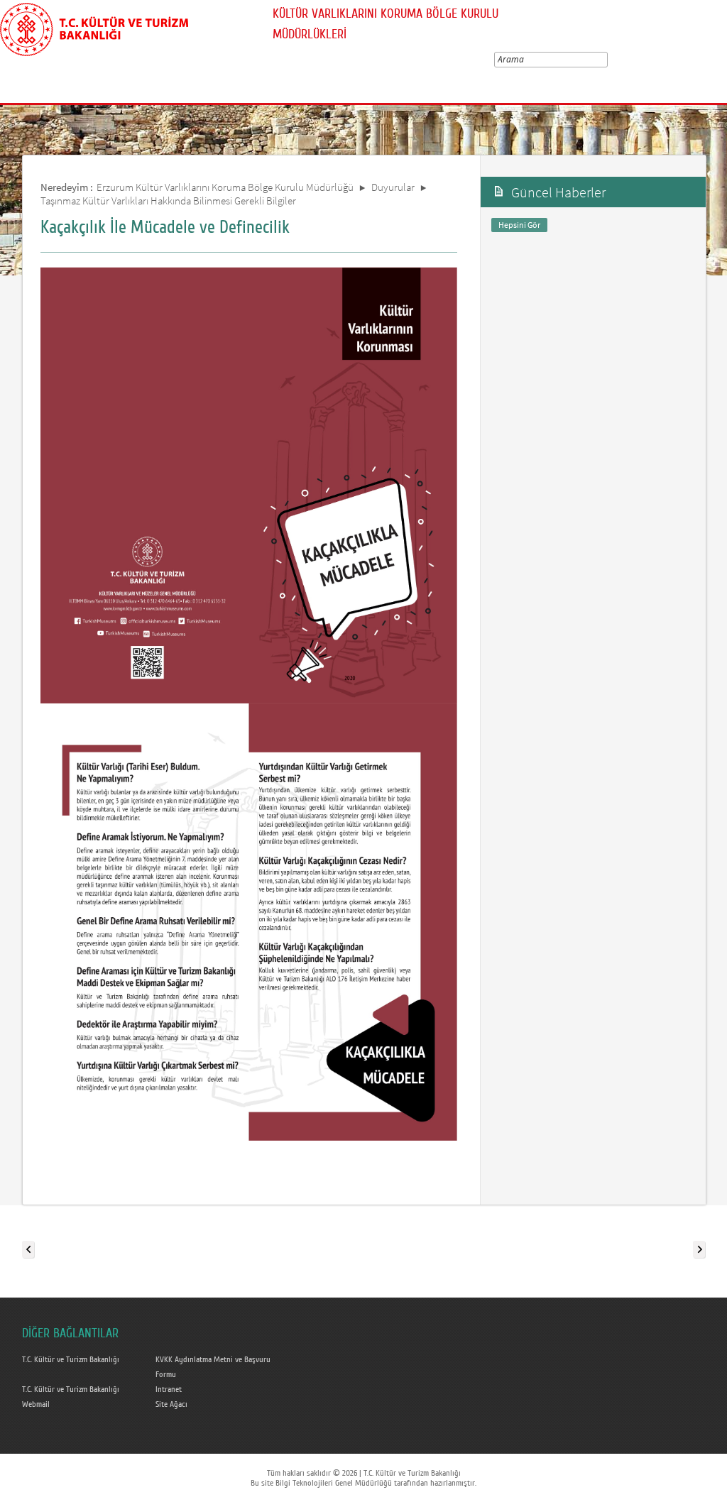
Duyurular (393, 187)
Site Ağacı (171, 1404)
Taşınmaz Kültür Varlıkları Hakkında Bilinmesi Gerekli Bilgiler (168, 200)
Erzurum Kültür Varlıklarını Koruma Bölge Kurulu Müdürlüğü (225, 187)
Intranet (168, 1389)
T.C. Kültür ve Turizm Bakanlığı (70, 1359)
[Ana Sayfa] (94, 26)
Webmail (36, 1404)
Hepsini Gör (519, 224)
